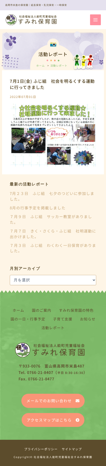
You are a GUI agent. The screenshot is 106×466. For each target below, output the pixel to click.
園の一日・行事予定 (28, 318)
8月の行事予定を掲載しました (38, 207)
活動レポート (53, 327)
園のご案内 (41, 310)
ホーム (18, 310)
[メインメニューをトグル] (95, 19)
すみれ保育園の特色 (76, 310)
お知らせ (87, 318)
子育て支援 (62, 318)
